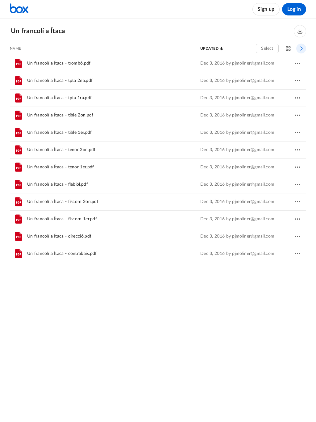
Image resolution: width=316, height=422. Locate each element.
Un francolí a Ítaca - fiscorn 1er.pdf (62, 219)
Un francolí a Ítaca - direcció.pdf (59, 236)
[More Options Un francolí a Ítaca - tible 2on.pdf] (297, 115)
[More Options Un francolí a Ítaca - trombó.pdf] (297, 63)
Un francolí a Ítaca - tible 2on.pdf (60, 115)
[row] (158, 63)
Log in (294, 9)
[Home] (19, 9)
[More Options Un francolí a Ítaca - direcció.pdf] (297, 236)
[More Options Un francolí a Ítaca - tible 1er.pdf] (297, 132)
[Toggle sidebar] (301, 48)
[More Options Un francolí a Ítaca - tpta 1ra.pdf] (297, 98)
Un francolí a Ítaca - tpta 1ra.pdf (59, 98)
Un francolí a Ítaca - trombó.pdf (59, 63)
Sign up (266, 9)
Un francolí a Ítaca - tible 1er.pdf (59, 132)
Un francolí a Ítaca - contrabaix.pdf (62, 253)
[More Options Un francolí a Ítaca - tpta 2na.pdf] (297, 80)
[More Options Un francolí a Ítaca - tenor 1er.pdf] (297, 167)
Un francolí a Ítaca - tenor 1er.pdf (60, 167)
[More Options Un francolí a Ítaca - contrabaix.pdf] (297, 253)
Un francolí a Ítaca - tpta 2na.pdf (60, 80)
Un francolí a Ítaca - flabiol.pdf (57, 184)
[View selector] (288, 48)
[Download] (300, 31)
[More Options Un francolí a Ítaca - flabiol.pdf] (297, 184)
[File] (18, 63)
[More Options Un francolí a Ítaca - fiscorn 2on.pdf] (297, 202)
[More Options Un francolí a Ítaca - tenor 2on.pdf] (297, 150)
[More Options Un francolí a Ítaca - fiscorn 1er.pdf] (297, 219)
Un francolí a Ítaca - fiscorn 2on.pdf (62, 202)
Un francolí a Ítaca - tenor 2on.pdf (61, 150)
